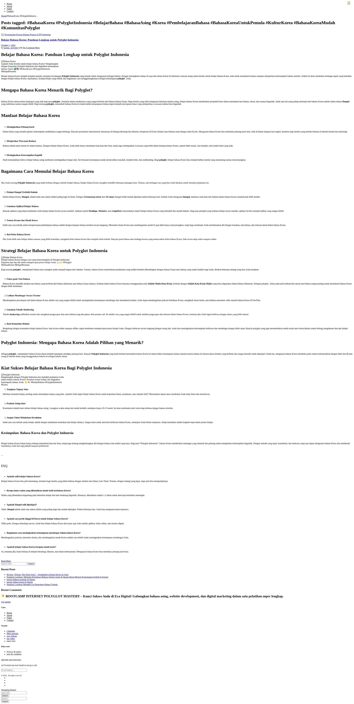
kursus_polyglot (11, 48)
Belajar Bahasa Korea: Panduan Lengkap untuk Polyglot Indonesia (40, 39)
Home (3, 16)
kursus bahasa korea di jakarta (20, 582)
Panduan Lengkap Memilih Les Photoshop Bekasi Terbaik (32, 584)
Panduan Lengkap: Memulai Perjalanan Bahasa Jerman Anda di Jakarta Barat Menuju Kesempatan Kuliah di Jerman (57, 577)
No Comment (29, 48)
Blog (37, 48)
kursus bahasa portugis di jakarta (21, 579)
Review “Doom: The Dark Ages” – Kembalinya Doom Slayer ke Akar (37, 574)
